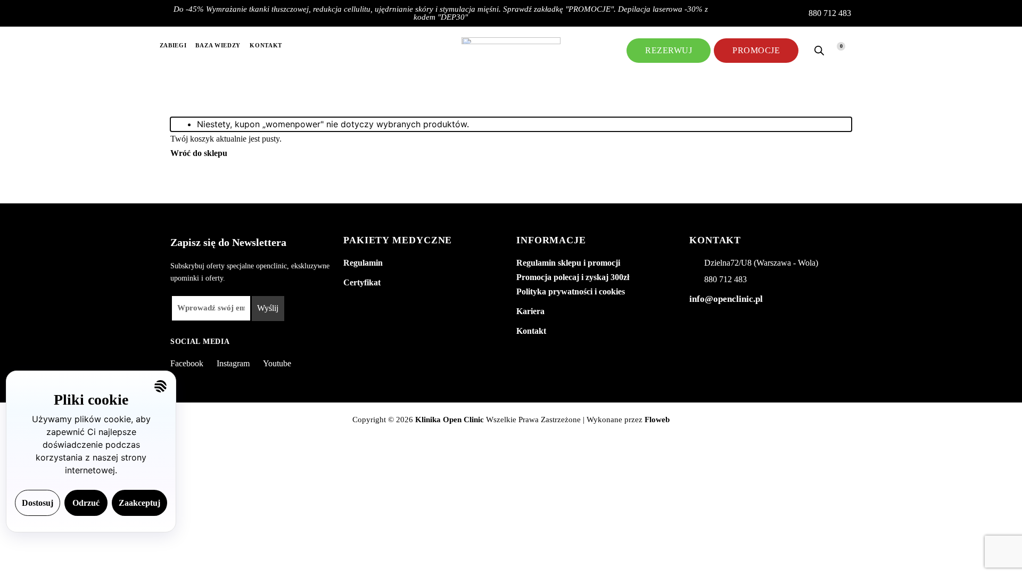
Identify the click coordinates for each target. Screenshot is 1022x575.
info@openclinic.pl (726, 299)
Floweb (657, 419)
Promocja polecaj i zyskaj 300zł (572, 277)
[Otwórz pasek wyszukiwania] (819, 50)
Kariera (530, 311)
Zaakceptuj (139, 502)
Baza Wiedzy (218, 45)
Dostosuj (37, 502)
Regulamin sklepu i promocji (568, 262)
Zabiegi (173, 45)
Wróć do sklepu (198, 153)
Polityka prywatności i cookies (570, 291)
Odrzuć (86, 502)
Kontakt (266, 45)
